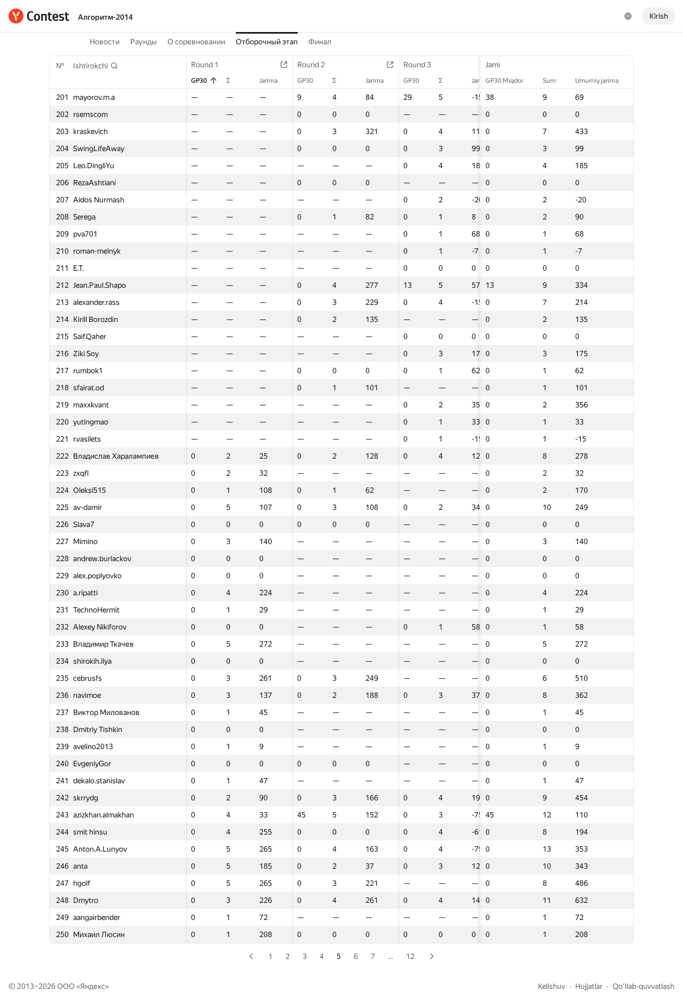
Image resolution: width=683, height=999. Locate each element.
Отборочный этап (267, 41)
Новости (105, 41)
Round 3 (417, 64)
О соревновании (196, 41)
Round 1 (205, 64)
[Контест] (39, 16)
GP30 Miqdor (504, 80)
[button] (95, 65)
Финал (319, 41)
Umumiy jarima (596, 80)
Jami (493, 64)
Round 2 (311, 64)
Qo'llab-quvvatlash (643, 986)
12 (410, 956)
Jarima (268, 80)
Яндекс (92, 986)
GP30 (199, 80)
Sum (549, 80)
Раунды (143, 41)
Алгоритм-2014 (105, 17)
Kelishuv (551, 986)
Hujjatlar (588, 986)
